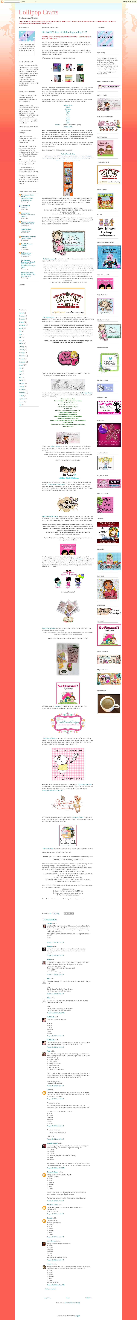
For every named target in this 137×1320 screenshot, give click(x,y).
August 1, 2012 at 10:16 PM (55, 1013)
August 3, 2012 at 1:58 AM (55, 1099)
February (21, 346)
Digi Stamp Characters (85, 784)
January (21, 313)
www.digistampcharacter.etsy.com (52, 790)
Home (68, 1298)
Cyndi (68, 107)
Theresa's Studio (52, 1172)
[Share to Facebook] (71, 913)
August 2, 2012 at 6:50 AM (55, 1047)
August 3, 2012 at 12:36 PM (55, 1168)
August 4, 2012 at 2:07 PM (55, 1201)
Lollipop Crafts (38, 12)
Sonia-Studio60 (26, 229)
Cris (48, 1090)
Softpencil (58, 706)
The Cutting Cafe (48, 848)
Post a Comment (50, 1289)
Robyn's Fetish (55, 446)
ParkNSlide (50, 1017)
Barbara (57, 125)
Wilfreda (50, 946)
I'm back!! (23, 247)
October (21, 322)
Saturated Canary (77, 817)
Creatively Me (25, 206)
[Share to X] (69, 913)
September (22, 325)
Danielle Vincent (52, 1143)
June (20, 334)
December (22, 316)
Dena (68, 121)
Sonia (49, 959)
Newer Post (47, 1298)
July (20, 331)
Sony (68, 115)
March (21, 343)
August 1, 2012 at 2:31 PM (55, 942)
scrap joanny (25, 213)
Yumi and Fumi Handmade (56, 484)
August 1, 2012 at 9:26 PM (55, 994)
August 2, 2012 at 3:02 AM (55, 1036)
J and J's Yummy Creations (26, 244)
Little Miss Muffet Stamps (50, 516)
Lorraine (50, 1264)
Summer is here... (26, 255)
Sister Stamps (77, 559)
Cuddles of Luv (26, 253)
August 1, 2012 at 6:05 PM (55, 955)
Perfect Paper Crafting (68, 154)
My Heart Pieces (87, 393)
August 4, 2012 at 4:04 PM (55, 1214)
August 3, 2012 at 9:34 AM (55, 1126)
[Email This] (65, 913)
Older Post (88, 1298)
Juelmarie (68, 109)
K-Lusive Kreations (27, 273)
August (21, 328)
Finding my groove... (28, 222)
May (20, 337)
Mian (48, 978)
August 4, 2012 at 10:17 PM (55, 1285)
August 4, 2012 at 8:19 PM (55, 1260)
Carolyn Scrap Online (48, 628)
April (20, 340)
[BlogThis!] (67, 913)
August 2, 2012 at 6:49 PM (55, 1086)
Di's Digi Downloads (48, 259)
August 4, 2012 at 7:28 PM (55, 1237)
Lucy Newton (51, 1241)
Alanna (68, 119)
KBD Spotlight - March (27, 224)
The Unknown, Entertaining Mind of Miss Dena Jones (28, 262)
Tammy (68, 111)
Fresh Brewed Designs (50, 738)
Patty (48, 1051)
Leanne (68, 117)
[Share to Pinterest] (73, 913)
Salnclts (49, 1218)
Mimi (67, 113)
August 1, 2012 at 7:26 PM (55, 974)
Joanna (68, 123)
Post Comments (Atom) (72, 1303)
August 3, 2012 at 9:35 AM (55, 1139)
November (22, 319)
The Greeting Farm (48, 317)
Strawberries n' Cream (28, 236)
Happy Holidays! (26, 238)
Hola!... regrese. (25, 231)
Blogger (77, 1316)
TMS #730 (24, 207)
